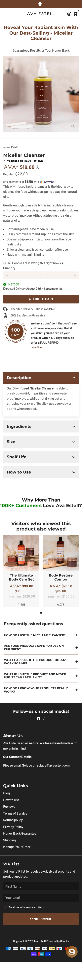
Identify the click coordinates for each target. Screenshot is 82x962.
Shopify (64, 941)
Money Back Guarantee (19, 833)
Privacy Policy (13, 827)
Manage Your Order (16, 847)
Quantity (9, 268)
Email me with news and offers (26, 907)
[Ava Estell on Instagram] (43, 719)
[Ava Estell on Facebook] (38, 719)
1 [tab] (41, 613)
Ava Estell (39, 941)
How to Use (11, 800)
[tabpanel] (21, 571)
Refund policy (13, 820)
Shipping (9, 840)
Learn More (36, 347)
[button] (41, 182)
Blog (6, 793)
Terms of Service (15, 813)
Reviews (9, 806)
